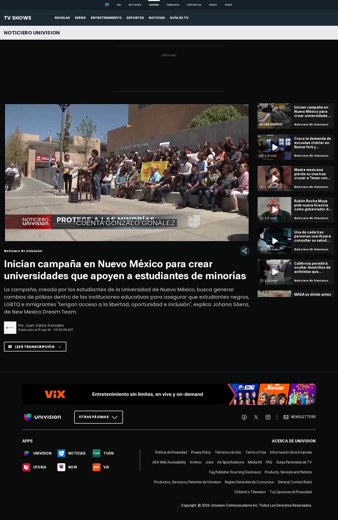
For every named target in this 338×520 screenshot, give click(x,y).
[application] (127, 172)
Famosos (173, 4)
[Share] (245, 251)
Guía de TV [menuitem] (179, 18)
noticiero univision (32, 33)
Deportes (194, 4)
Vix (119, 4)
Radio (213, 4)
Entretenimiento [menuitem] (106, 18)
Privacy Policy (201, 452)
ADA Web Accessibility (169, 462)
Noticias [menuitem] (157, 18)
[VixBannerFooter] (169, 394)
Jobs (209, 462)
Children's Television (250, 492)
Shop (228, 4)
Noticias (135, 4)
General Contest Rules (295, 482)
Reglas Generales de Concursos (249, 482)
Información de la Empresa (291, 452)
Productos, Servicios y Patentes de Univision (187, 482)
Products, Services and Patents (288, 472)
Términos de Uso (228, 452)
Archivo (195, 462)
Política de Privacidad (171, 452)
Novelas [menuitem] (62, 18)
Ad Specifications (230, 462)
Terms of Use (255, 452)
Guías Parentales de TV (294, 462)
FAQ (269, 462)
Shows (154, 4)
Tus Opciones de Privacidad (291, 492)
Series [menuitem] (80, 18)
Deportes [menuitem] (135, 18)
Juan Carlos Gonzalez (45, 325)
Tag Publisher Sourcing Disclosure (235, 472)
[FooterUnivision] (42, 417)
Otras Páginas (94, 416)
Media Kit (255, 462)
